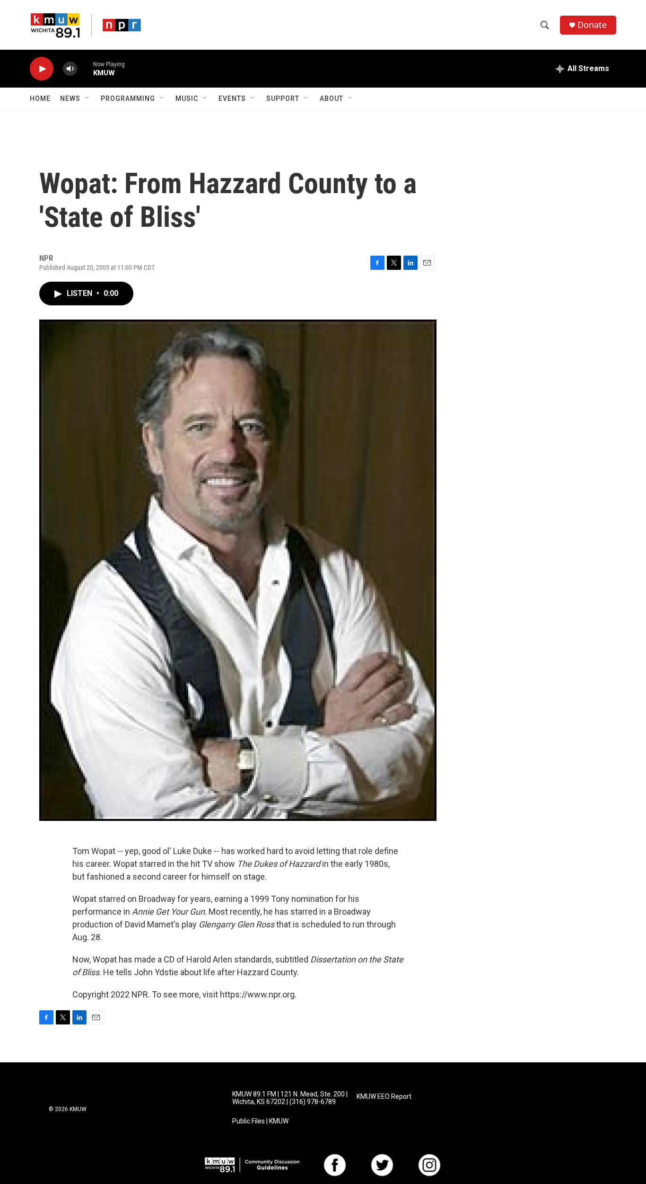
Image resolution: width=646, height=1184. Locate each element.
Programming (128, 98)
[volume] (70, 69)
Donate (592, 25)
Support (282, 98)
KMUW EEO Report (384, 1096)
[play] (41, 68)
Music (186, 98)
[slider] (85, 68)
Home (40, 98)
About (331, 98)
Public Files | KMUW (260, 1121)
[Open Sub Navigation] (87, 98)
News (70, 98)
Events (232, 98)
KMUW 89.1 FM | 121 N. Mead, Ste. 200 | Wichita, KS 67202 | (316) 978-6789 (290, 1098)
